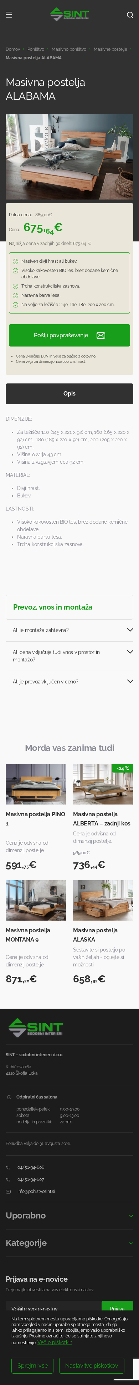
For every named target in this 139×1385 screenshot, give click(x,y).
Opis (69, 393)
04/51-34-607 (30, 1179)
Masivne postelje (110, 49)
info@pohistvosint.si (35, 1191)
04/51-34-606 (30, 1167)
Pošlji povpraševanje (61, 335)
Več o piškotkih (54, 1342)
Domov (13, 49)
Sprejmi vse (32, 1365)
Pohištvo (35, 49)
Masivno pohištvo (69, 49)
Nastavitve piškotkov (91, 1365)
